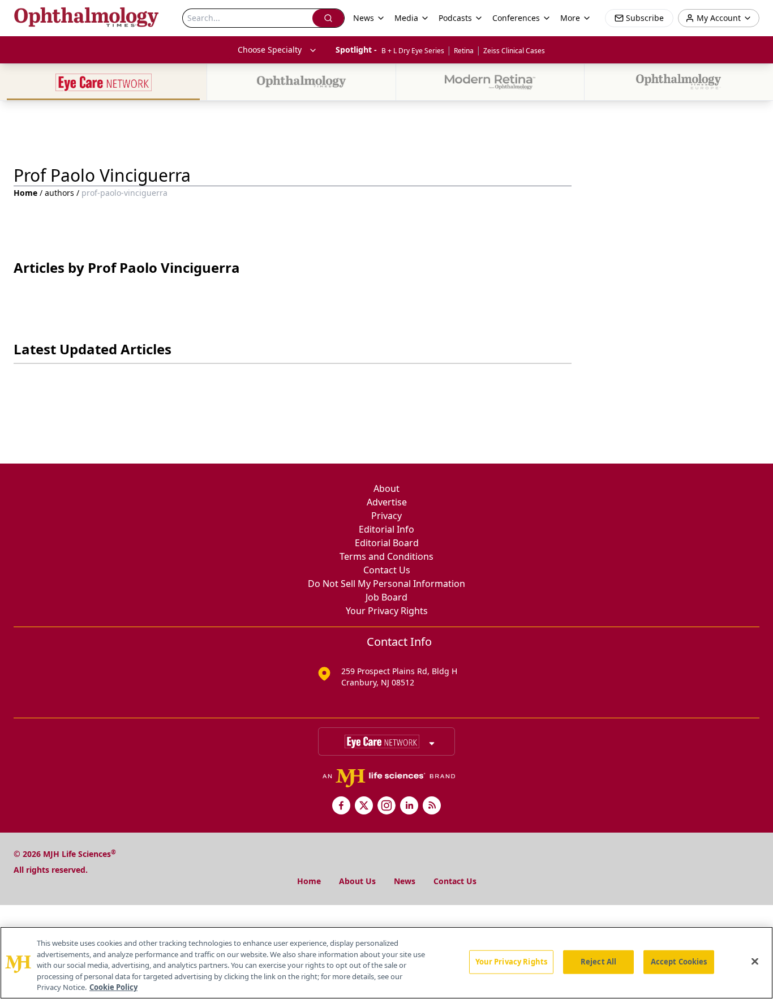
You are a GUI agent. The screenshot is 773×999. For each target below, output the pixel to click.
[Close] (754, 961)
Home (25, 192)
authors (59, 192)
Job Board (386, 597)
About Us (357, 881)
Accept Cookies (679, 962)
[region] (386, 963)
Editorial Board (387, 543)
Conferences (516, 17)
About (386, 488)
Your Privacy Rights (387, 610)
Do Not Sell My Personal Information (386, 583)
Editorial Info (386, 529)
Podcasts (455, 17)
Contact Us (386, 570)
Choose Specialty (270, 49)
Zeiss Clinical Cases (514, 50)
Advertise (387, 502)
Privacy (386, 515)
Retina (464, 50)
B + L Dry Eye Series (412, 50)
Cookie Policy (113, 987)
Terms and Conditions (386, 556)
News (404, 881)
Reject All (598, 962)
